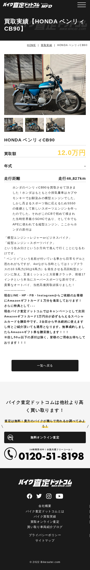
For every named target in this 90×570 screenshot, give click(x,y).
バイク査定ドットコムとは (45, 511)
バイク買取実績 (45, 516)
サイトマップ (45, 540)
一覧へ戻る (45, 365)
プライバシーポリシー (45, 535)
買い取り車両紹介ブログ (45, 527)
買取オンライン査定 (45, 521)
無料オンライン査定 (45, 437)
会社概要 (45, 506)
